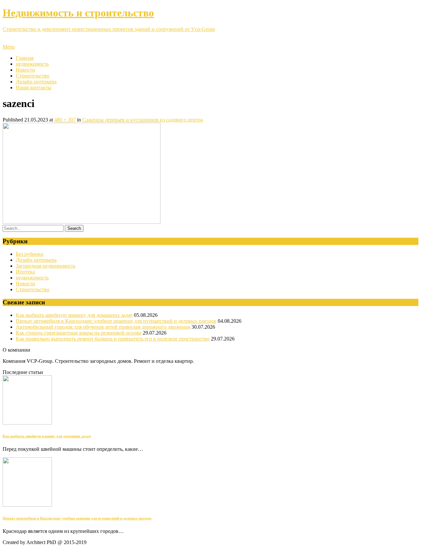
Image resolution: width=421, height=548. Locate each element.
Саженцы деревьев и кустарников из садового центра (142, 119)
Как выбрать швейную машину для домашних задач (74, 315)
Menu (9, 47)
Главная (25, 58)
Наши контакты (33, 87)
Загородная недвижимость (45, 266)
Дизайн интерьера (36, 81)
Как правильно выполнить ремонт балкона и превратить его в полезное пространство (113, 338)
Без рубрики (29, 254)
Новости (25, 70)
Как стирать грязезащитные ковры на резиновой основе (78, 333)
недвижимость (32, 64)
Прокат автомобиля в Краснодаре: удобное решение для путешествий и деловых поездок (116, 321)
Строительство (32, 75)
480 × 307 (65, 119)
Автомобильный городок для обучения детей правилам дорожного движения (103, 327)
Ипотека (25, 271)
